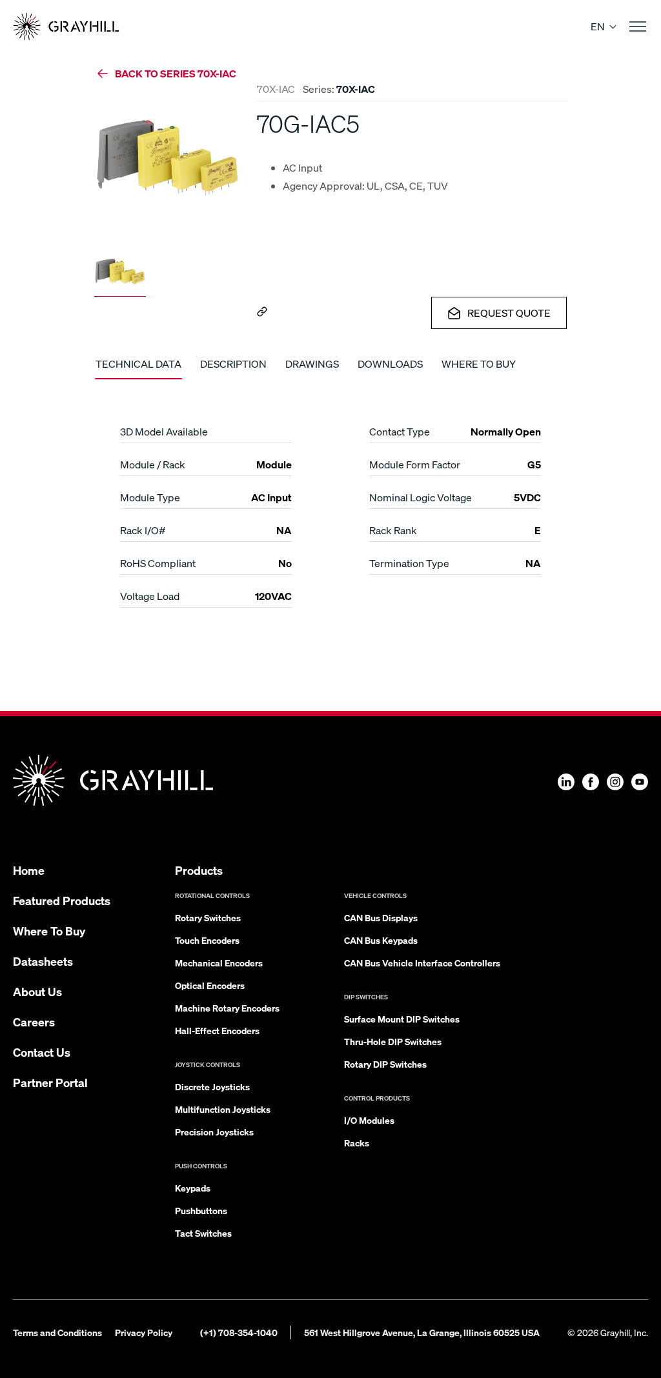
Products (199, 870)
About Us (37, 991)
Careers (34, 1021)
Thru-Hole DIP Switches (393, 1041)
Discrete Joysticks (212, 1086)
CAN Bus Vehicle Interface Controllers (422, 962)
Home (29, 870)
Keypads (192, 1187)
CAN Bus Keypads (381, 940)
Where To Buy (49, 930)
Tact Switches (203, 1233)
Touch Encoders (207, 940)
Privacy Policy (143, 1332)
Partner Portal (50, 1082)
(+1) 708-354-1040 (239, 1332)
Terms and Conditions (57, 1332)
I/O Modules (369, 1120)
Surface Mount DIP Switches (402, 1018)
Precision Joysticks (214, 1131)
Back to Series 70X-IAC (175, 73)
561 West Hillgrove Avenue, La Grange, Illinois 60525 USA (422, 1332)
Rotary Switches (208, 917)
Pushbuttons (201, 1210)
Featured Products (61, 900)
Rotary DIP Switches (385, 1064)
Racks (356, 1142)
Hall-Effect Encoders (217, 1030)
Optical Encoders (210, 985)
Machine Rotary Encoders (227, 1008)
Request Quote (509, 312)
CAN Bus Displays (381, 917)
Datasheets (43, 961)
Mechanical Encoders (219, 962)
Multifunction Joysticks (222, 1109)
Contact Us (41, 1051)
